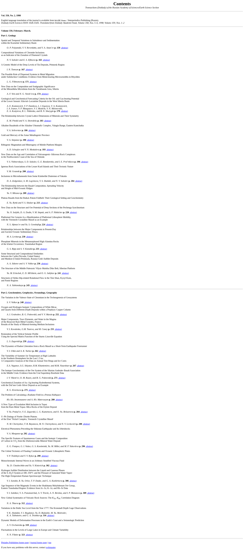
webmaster (50, 547)
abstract (64, 48)
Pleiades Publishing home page (15, 542)
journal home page (38, 542)
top (49, 542)
